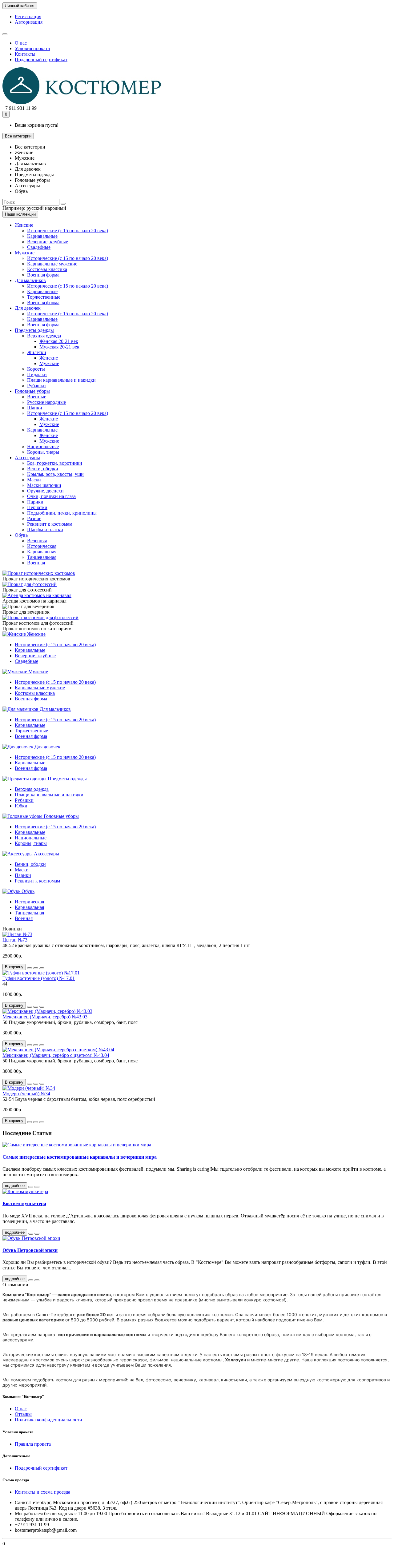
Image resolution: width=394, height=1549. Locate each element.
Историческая (41, 546)
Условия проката (32, 48)
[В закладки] (35, 968)
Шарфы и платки (45, 529)
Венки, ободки (42, 468)
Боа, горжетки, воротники (54, 463)
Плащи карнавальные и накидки (61, 380)
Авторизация (28, 22)
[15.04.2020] (30, 1187)
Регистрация (28, 16)
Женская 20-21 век (58, 341)
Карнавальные (42, 236)
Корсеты (36, 369)
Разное (34, 518)
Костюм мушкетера (24, 1203)
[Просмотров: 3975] (36, 1280)
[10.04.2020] (30, 1234)
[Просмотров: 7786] (36, 1187)
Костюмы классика (47, 269)
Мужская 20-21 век (59, 346)
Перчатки (37, 507)
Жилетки (36, 352)
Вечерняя (37, 540)
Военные (36, 396)
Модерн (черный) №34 (26, 1093)
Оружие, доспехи (45, 490)
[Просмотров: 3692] (36, 1234)
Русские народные (46, 402)
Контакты (25, 54)
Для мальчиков (30, 280)
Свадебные (38, 247)
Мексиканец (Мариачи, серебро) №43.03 (44, 1016)
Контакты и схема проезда (42, 1492)
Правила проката (33, 1444)
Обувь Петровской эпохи (30, 1250)
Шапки (34, 407)
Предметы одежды (34, 330)
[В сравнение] (41, 968)
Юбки (21, 805)
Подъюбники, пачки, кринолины (62, 513)
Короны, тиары (43, 452)
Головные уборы (32, 391)
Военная (36, 562)
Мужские (24, 252)
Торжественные (43, 297)
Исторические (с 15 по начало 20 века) (67, 230)
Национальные (43, 446)
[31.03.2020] (30, 1280)
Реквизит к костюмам (49, 524)
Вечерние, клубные (47, 241)
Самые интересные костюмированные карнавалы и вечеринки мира (79, 1157)
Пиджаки (37, 374)
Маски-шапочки (44, 485)
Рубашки (36, 385)
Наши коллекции (20, 214)
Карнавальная (41, 551)
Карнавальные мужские (52, 263)
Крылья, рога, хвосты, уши (55, 474)
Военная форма (43, 274)
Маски (34, 479)
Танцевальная (41, 557)
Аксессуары (27, 457)
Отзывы (23, 1414)
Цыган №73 (14, 939)
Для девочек (28, 308)
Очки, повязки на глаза (51, 496)
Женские (24, 225)
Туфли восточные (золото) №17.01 (38, 978)
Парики (35, 501)
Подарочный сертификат (41, 59)
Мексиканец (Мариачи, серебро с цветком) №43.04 (55, 1055)
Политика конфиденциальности (48, 1419)
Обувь (21, 535)
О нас (21, 43)
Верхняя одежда (44, 335)
